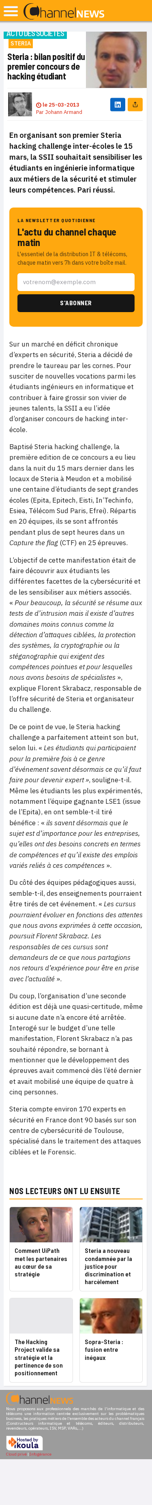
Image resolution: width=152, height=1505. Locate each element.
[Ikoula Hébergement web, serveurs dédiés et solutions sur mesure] (24, 1449)
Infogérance (40, 1454)
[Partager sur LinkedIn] (117, 104)
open (11, 11)
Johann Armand (63, 112)
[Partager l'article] (135, 104)
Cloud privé (16, 1454)
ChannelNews (64, 11)
